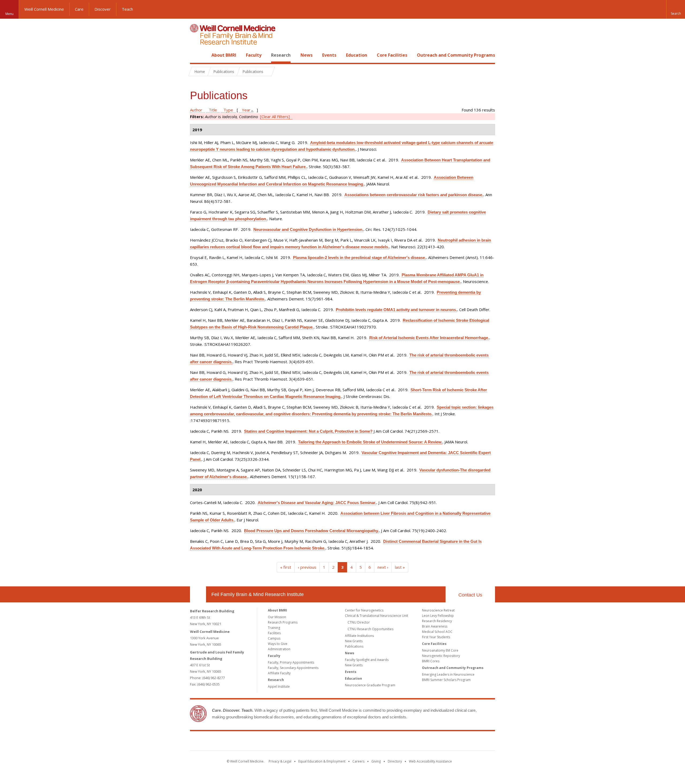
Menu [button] (9, 13)
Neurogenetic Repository (441, 655)
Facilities (274, 633)
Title (213, 110)
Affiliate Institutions (359, 635)
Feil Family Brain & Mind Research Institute (257, 594)
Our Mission (277, 617)
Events (329, 55)
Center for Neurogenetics (364, 610)
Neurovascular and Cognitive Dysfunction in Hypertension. (308, 229)
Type (228, 110)
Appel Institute (279, 686)
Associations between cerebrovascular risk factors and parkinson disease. (413, 194)
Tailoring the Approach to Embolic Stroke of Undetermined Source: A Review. (370, 442)
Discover (102, 9)
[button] (675, 9)
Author (196, 110)
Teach (127, 9)
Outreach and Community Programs (456, 55)
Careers (358, 761)
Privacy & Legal (280, 761)
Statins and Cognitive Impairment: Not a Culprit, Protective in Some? (308, 431)
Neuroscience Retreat (438, 610)
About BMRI (223, 55)
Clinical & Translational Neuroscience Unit (376, 615)
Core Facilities (392, 55)
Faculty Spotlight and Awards (367, 659)
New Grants (354, 641)
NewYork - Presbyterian (387, 742)
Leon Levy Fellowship (438, 615)
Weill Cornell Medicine (44, 9)
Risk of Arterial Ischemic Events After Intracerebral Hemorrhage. (429, 337)
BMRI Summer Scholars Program (446, 680)
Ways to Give (277, 643)
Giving (376, 761)
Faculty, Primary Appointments (291, 662)
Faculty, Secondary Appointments (293, 667)
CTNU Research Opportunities (370, 629)
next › (383, 567)
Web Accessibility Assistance (430, 761)
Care (79, 9)
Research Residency (437, 621)
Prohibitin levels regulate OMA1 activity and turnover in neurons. (396, 309)
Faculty (253, 55)
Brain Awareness (434, 626)
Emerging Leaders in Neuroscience (448, 674)
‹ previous (307, 567)
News (306, 55)
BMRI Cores (430, 661)
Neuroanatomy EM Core (440, 650)
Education (356, 55)
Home (196, 55)
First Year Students (436, 637)
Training (274, 627)
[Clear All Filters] (275, 116)
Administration (279, 649)
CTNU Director (359, 622)
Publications (354, 646)
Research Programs (283, 622)
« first (285, 567)
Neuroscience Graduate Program (370, 685)
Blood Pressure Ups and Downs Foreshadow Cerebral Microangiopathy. (311, 530)
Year (246, 110)
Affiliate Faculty (279, 673)
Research (281, 55)
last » (400, 567)
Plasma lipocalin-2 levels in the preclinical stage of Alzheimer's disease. (359, 257)
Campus (274, 638)
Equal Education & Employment (321, 761)
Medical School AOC (437, 631)
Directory (395, 761)
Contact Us (470, 595)
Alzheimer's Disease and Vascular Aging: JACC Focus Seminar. (317, 502)
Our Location (198, 594)
